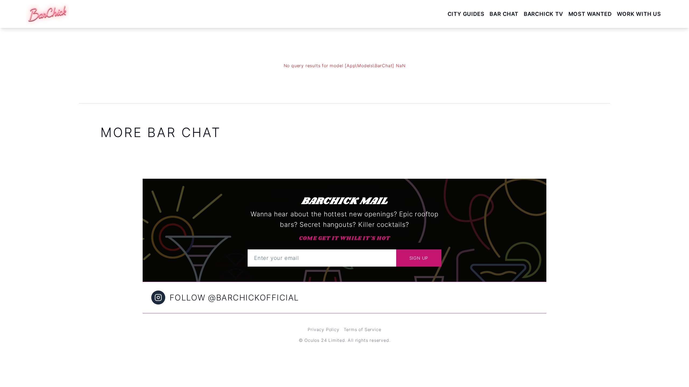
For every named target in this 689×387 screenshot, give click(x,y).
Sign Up (418, 258)
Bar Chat (504, 14)
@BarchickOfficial (253, 297)
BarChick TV (543, 14)
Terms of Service (362, 329)
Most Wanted (590, 14)
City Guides (466, 14)
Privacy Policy (323, 329)
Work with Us (639, 14)
